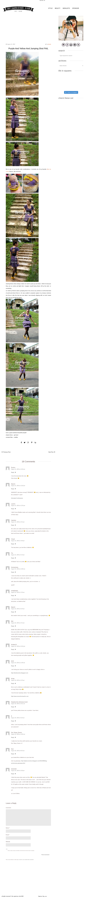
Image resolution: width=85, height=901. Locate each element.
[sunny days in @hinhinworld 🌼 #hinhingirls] (62, 82)
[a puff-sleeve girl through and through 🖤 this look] (79, 82)
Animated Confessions (17, 498)
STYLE (50, 8)
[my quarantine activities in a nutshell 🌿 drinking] (79, 87)
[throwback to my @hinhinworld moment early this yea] (62, 87)
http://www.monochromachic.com (19, 696)
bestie (49, 44)
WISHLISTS (66, 8)
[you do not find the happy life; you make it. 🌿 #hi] (71, 77)
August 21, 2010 (11, 44)
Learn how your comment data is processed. (26, 859)
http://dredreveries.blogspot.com (19, 673)
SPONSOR (75, 8)
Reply (12, 472)
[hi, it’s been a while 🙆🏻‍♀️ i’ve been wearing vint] (71, 87)
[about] (70, 40)
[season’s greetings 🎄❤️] (62, 77)
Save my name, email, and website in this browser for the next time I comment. (21, 850)
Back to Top (41, 896)
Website (8, 841)
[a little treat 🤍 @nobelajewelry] (79, 77)
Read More (42, 0)
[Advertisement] (28, 27)
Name (8, 828)
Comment (8, 807)
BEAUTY (57, 8)
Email (7, 834)
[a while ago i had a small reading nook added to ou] (71, 82)
